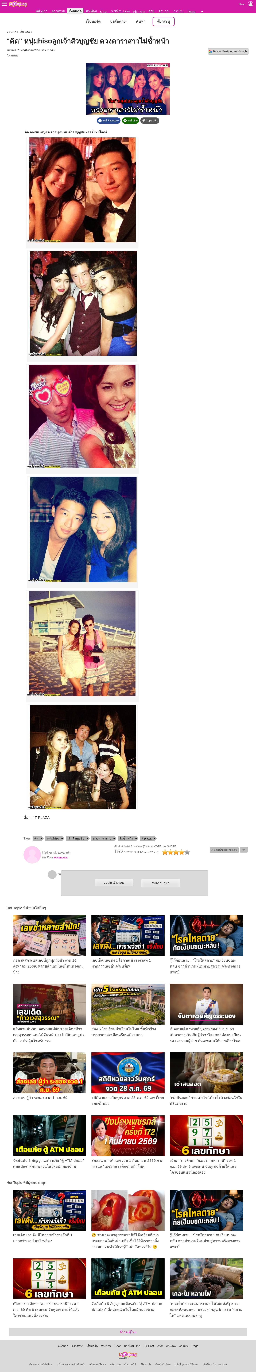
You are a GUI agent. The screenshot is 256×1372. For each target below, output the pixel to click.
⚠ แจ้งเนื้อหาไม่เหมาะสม (224, 850)
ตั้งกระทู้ (163, 21)
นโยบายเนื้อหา (97, 1364)
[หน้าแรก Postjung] (18, 4)
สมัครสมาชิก (160, 883)
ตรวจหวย (58, 11)
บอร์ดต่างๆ (118, 21)
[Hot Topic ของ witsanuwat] (32, 862)
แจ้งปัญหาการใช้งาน (186, 1364)
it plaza (147, 838)
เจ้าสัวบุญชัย (76, 838)
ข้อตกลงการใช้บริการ (41, 1364)
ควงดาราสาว (102, 838)
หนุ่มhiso (53, 838)
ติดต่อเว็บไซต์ (163, 1364)
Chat (103, 12)
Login (114, 882)
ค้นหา (141, 21)
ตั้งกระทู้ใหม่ (128, 1332)
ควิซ (151, 11)
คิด (36, 838)
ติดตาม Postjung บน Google (230, 51)
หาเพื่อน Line (120, 11)
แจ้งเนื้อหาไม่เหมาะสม (214, 1364)
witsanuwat (61, 857)
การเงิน (178, 11)
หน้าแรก (42, 11)
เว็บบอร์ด (75, 11)
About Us (146, 1364)
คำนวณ (163, 11)
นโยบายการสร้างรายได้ (123, 1364)
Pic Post (139, 12)
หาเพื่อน (91, 11)
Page (192, 12)
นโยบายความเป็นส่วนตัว (71, 1364)
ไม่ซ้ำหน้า (126, 838)
